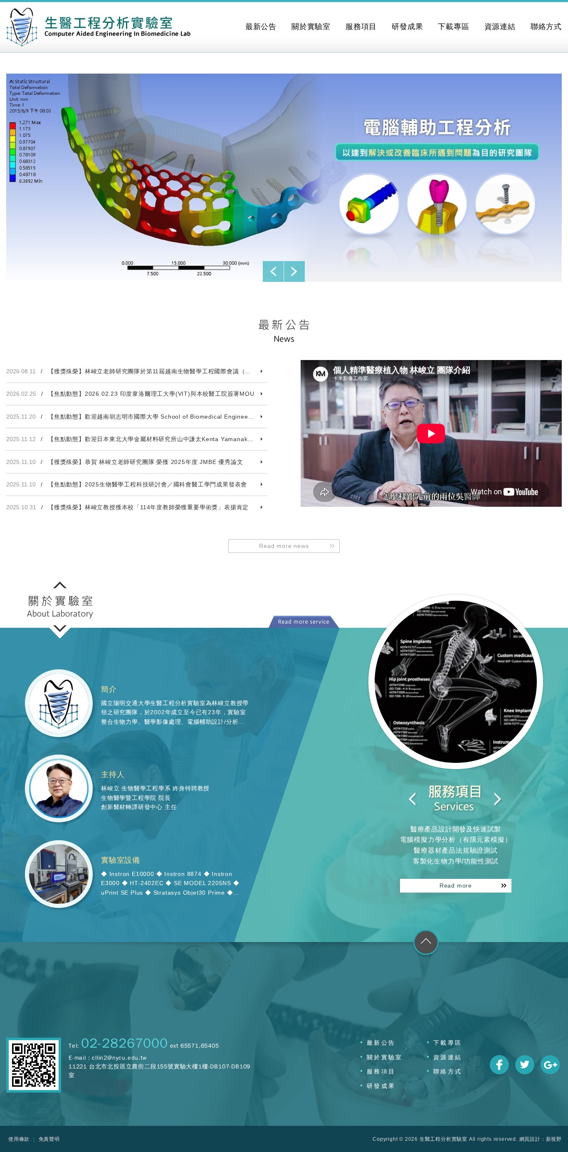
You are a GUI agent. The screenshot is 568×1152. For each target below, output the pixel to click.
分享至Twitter (524, 1064)
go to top (426, 944)
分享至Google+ (550, 1064)
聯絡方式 (447, 1071)
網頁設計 (530, 1139)
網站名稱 (98, 27)
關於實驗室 (385, 1057)
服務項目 (381, 1071)
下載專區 (447, 1042)
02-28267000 (124, 1043)
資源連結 (447, 1057)
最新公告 (381, 1042)
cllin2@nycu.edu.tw (119, 1057)
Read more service (304, 622)
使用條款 (19, 1139)
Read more (456, 885)
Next (294, 271)
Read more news (284, 546)
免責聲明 (49, 1139)
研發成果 (381, 1086)
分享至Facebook (499, 1064)
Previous (273, 271)
